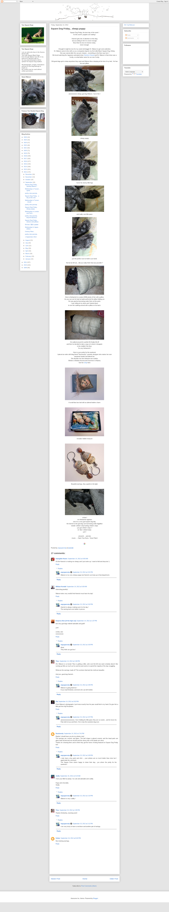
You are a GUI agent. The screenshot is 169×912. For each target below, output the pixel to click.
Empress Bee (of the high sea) (66, 621)
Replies (60, 568)
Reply (57, 564)
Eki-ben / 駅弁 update (31, 224)
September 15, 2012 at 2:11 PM (83, 823)
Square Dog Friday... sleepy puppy (31, 208)
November (28, 177)
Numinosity (59, 733)
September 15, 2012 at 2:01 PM (83, 572)
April (27, 251)
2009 (25, 267)
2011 (25, 262)
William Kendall (61, 586)
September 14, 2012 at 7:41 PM (74, 733)
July (26, 243)
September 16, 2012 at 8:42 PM (71, 838)
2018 (25, 156)
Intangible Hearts (61, 558)
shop (85, 362)
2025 (25, 137)
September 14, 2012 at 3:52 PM (68, 701)
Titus (57, 661)
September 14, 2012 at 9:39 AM (77, 586)
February (28, 256)
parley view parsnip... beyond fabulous (31, 216)
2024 (25, 140)
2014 (25, 166)
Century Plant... (30, 231)
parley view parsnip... (31, 193)
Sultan (58, 838)
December (28, 174)
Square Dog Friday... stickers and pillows (31, 221)
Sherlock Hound (89, 55)
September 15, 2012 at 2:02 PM (83, 604)
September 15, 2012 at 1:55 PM (70, 810)
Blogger (95, 898)
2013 (25, 169)
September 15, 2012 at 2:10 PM (83, 796)
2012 (25, 172)
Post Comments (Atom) (89, 886)
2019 (25, 153)
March (27, 253)
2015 (25, 164)
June (27, 245)
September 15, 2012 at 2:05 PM (83, 685)
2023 (25, 142)
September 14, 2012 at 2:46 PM (70, 661)
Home (85, 879)
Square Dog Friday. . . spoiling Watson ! (32, 185)
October (28, 179)
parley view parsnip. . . (32, 204)
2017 (25, 158)
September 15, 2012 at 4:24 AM (70, 776)
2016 (25, 161)
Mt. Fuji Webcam (129, 25)
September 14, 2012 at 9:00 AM (78, 558)
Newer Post (55, 879)
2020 (25, 150)
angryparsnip (65, 572)
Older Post (114, 879)
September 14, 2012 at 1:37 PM (87, 621)
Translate (139, 74)
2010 (25, 265)
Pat (57, 701)
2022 (25, 145)
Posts (128, 35)
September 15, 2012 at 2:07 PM (83, 717)
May (26, 248)
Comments (130, 38)
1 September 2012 (31, 237)
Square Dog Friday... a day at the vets (32, 196)
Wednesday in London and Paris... (32, 212)
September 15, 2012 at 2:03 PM (83, 644)
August (27, 240)
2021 (25, 148)
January (28, 259)
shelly (58, 776)
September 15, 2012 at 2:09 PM (83, 755)
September (29, 182)
